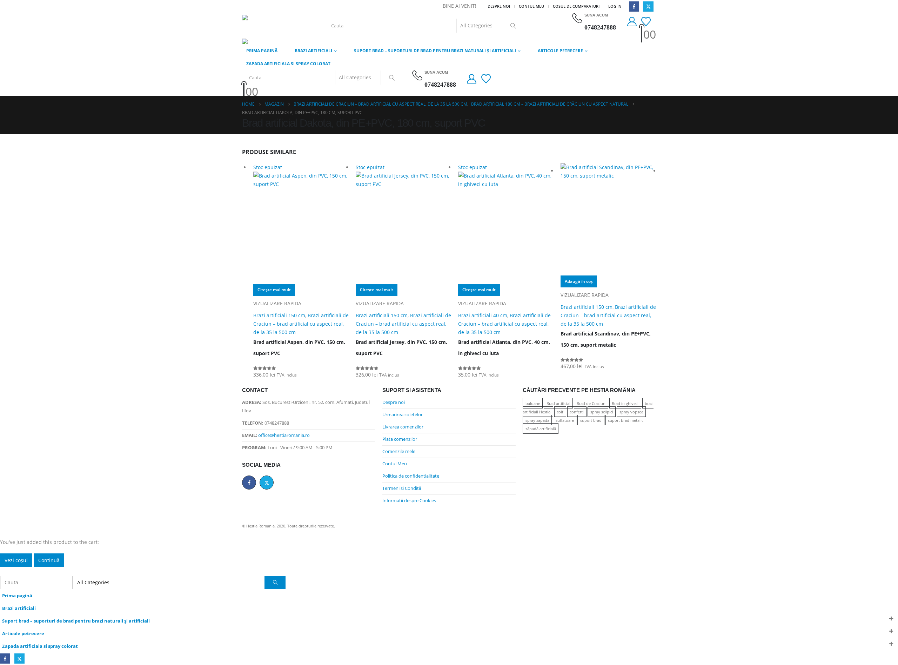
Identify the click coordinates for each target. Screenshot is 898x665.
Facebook (249, 483)
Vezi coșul (16, 560)
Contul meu (531, 6)
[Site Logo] (271, 25)
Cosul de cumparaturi (576, 6)
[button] (4, 571)
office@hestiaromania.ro (284, 435)
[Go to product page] (608, 219)
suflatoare (565, 420)
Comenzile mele (398, 451)
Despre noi (499, 6)
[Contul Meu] (631, 21)
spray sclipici (601, 411)
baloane (532, 403)
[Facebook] (634, 6)
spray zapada (537, 420)
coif (560, 411)
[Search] (513, 26)
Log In (615, 6)
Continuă (49, 560)
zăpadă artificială (540, 428)
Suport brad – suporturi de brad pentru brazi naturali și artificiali (435, 51)
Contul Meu (394, 464)
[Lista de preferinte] (647, 21)
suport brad (591, 420)
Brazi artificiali (313, 51)
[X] (648, 6)
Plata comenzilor (399, 439)
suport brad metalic (625, 420)
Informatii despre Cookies (409, 501)
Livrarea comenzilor (402, 427)
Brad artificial (558, 403)
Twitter (267, 483)
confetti (577, 411)
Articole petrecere (560, 51)
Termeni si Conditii (401, 488)
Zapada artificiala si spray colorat (288, 64)
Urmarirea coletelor (402, 415)
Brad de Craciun (591, 403)
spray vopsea (631, 411)
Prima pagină (261, 51)
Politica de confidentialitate (410, 476)
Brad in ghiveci (625, 403)
